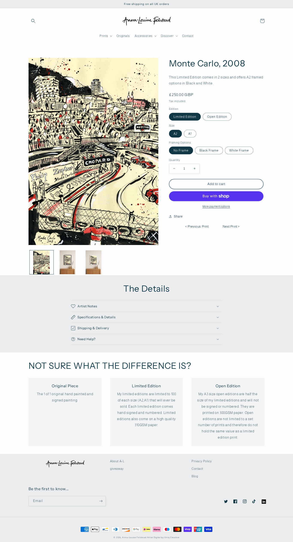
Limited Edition (185, 116)
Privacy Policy (202, 461)
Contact (197, 468)
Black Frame (209, 150)
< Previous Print (197, 226)
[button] (33, 21)
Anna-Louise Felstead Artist (137, 537)
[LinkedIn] (261, 499)
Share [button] (178, 216)
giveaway (117, 468)
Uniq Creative (171, 537)
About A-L (117, 461)
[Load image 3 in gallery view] (93, 262)
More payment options (216, 206)
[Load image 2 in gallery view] (67, 262)
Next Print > (231, 226)
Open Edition (217, 116)
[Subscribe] (101, 501)
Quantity (174, 160)
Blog (195, 476)
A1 (190, 133)
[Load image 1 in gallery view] (41, 262)
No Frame (181, 150)
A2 (175, 133)
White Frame (239, 150)
